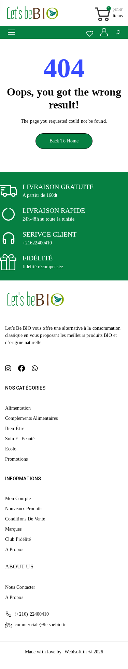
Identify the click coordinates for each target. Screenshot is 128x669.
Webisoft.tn (76, 651)
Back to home (64, 140)
